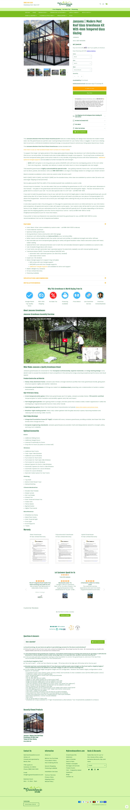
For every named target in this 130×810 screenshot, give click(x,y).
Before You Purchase (51, 758)
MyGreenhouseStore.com (101, 804)
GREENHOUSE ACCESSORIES (57, 12)
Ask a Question (81, 132)
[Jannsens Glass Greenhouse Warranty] (39, 563)
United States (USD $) (30, 804)
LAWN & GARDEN (73, 12)
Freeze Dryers (70, 768)
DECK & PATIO (86, 12)
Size (74, 60)
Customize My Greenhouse (81, 108)
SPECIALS (27, 12)
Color (74, 54)
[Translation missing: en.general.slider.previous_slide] (23, 45)
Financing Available (51, 768)
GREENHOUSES (42, 12)
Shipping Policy (49, 779)
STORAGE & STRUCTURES (46, 15)
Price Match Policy (51, 760)
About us (47, 755)
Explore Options (91, 51)
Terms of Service (50, 775)
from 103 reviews (65, 577)
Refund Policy (49, 781)
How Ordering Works (51, 763)
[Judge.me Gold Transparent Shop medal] (71, 627)
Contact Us (69, 777)
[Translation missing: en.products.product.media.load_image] (30, 72)
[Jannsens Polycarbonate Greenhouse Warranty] (65, 563)
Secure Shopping (50, 766)
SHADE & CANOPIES (30, 15)
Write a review (65, 615)
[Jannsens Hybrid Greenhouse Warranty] (90, 563)
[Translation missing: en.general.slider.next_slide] (69, 45)
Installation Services (51, 771)
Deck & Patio (70, 761)
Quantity (75, 73)
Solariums (69, 757)
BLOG (70, 15)
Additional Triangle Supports (39, 266)
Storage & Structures (73, 766)
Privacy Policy (49, 777)
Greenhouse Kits (71, 755)
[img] (65, 575)
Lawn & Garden (71, 759)
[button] (100, 3)
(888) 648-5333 (28, 2)
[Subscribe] (104, 765)
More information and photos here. (87, 407)
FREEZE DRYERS (61, 15)
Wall (74, 67)
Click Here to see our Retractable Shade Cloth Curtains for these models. (47, 150)
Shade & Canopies (72, 764)
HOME (34, 12)
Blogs (68, 774)
